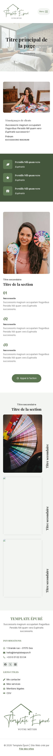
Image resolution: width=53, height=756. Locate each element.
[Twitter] (10, 664)
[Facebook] (5, 664)
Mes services (13, 684)
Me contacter (13, 679)
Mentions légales (15, 688)
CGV (9, 693)
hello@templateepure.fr (19, 652)
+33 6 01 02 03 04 (16, 657)
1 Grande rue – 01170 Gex (20, 648)
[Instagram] (15, 664)
